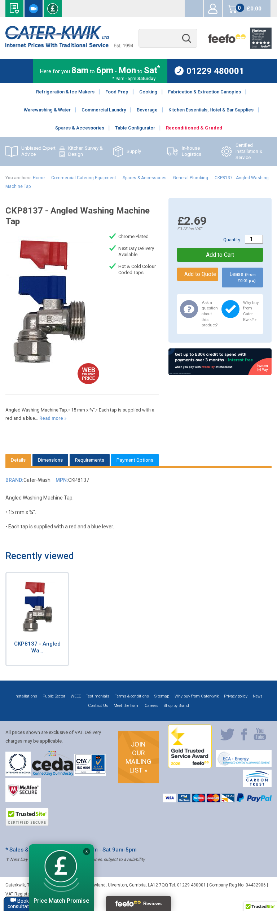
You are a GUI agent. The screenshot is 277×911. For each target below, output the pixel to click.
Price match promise (53, 8)
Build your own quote (14, 8)
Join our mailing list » (138, 757)
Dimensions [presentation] (50, 460)
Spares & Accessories (145, 177)
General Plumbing (190, 177)
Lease (243, 277)
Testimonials (97, 696)
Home (39, 177)
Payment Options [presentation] (134, 460)
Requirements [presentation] (89, 460)
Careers (151, 705)
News (258, 696)
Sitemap (161, 696)
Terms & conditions (132, 696)
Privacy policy (235, 696)
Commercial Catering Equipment (83, 177)
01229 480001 (215, 70)
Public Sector (54, 696)
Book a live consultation (34, 8)
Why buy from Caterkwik (197, 696)
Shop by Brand (176, 705)
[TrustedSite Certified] (27, 817)
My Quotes (194, 8)
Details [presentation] (18, 460)
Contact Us (98, 705)
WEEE (76, 696)
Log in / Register (213, 8)
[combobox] (168, 38)
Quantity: (232, 239)
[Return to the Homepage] (69, 45)
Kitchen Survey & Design (85, 151)
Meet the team (127, 705)
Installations (25, 696)
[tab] (18, 460)
